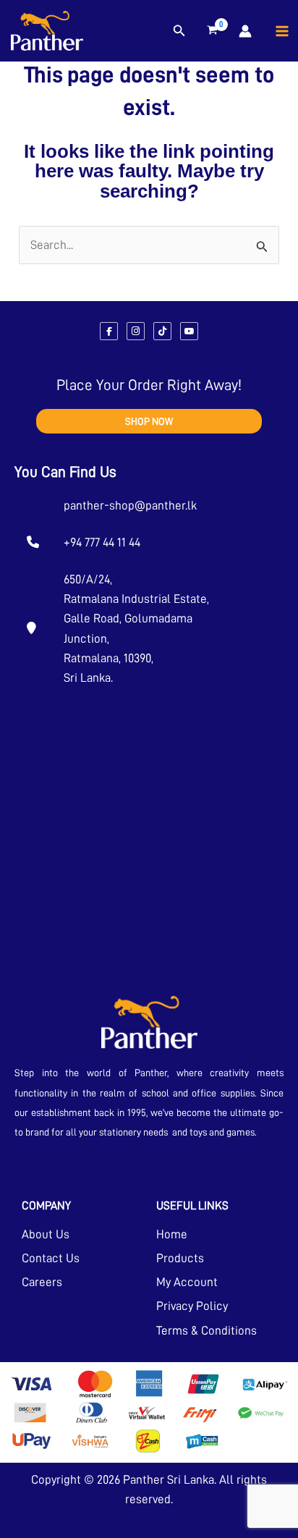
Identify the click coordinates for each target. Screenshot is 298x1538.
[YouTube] (189, 331)
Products (180, 1258)
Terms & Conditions (206, 1330)
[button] (179, 31)
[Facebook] (109, 331)
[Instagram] (136, 331)
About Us (45, 1234)
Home (171, 1234)
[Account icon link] (245, 31)
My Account (187, 1282)
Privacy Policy (192, 1306)
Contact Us (51, 1258)
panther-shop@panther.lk (130, 505)
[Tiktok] (162, 331)
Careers (42, 1282)
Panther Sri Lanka (168, 1480)
